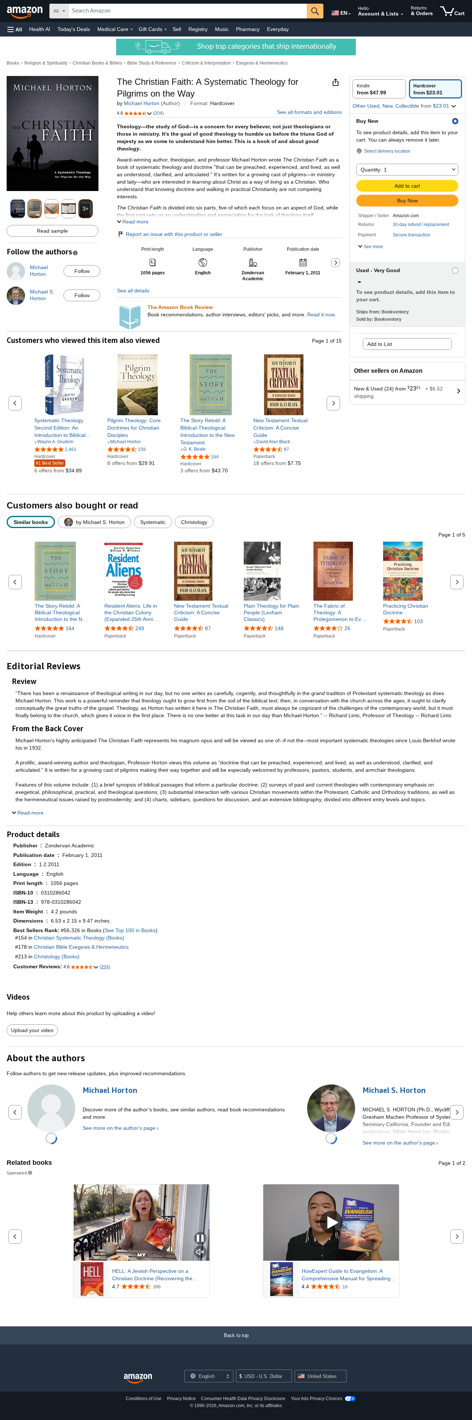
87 (208, 628)
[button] (14, 29)
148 (279, 628)
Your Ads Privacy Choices (316, 1398)
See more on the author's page (119, 1128)
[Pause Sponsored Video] (200, 1239)
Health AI (39, 29)
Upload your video (32, 1030)
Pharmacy (248, 29)
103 (418, 621)
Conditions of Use (144, 1398)
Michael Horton (141, 103)
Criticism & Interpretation (206, 63)
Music (222, 29)
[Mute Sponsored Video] (200, 1252)
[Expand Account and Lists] (401, 14)
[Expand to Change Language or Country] (349, 14)
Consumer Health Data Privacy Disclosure (243, 1398)
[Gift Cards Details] (165, 29)
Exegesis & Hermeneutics (262, 63)
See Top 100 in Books (130, 930)
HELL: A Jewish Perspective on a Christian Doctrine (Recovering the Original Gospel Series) (152, 1275)
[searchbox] (188, 11)
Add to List (379, 344)
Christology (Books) (57, 956)
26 (347, 628)
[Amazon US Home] (138, 1378)
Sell (177, 29)
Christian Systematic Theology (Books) (79, 938)
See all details (133, 291)
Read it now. (321, 314)
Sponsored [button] (17, 1172)
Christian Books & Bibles (97, 63)
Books (13, 63)
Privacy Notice (181, 1398)
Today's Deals (74, 29)
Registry (198, 29)
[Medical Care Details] (131, 29)
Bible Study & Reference (151, 63)
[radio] (379, 89)
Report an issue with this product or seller (174, 234)
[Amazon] (25, 11)
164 (70, 628)
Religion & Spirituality (45, 63)
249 (139, 628)
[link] (64, 428)
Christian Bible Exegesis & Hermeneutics (81, 947)
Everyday (278, 29)
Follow (82, 271)
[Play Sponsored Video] (331, 1222)
